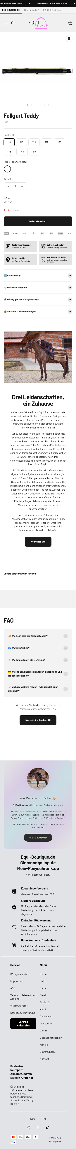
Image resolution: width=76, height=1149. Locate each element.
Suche (32, 1118)
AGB (12, 988)
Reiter (43, 988)
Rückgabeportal (19, 974)
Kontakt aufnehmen (38, 837)
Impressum (16, 981)
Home (43, 974)
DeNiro (44, 1030)
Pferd (43, 995)
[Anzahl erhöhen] (22, 186)
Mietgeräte (46, 1023)
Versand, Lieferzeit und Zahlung (23, 997)
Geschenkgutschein (51, 1037)
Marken (44, 1044)
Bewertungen (47, 1051)
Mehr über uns (38, 541)
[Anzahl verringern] (8, 186)
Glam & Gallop (31, 10)
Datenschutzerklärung (22, 1012)
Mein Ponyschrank (52, 10)
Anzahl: (7, 178)
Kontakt (44, 1058)
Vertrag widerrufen (23, 1023)
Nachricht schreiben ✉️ (38, 720)
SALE (43, 981)
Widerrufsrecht (18, 1005)
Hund (43, 1009)
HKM (6, 122)
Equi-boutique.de (11, 10)
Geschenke (46, 1016)
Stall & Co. (45, 1002)
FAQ (44, 1118)
